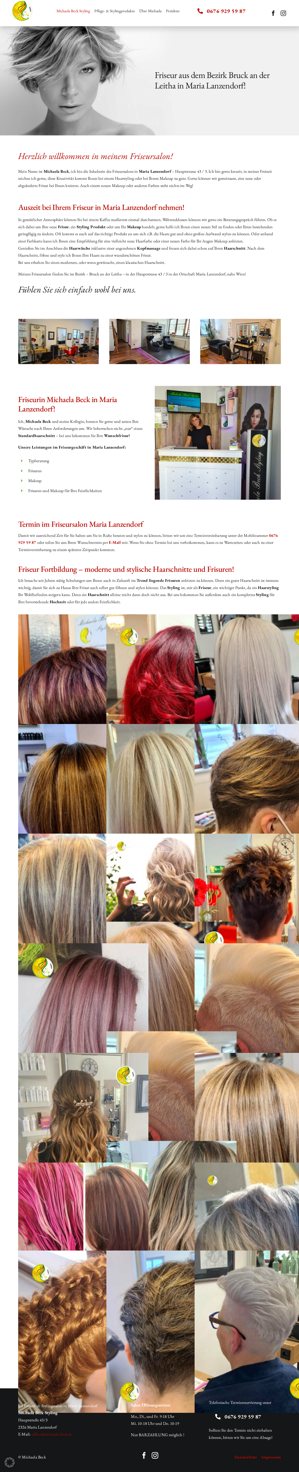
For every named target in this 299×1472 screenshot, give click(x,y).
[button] (9, 1462)
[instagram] (283, 13)
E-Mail (115, 542)
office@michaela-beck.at (52, 1434)
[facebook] (273, 13)
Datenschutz (245, 1457)
